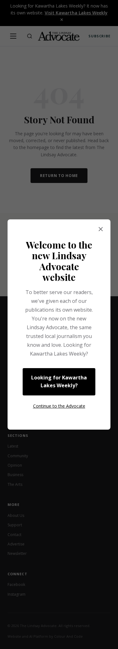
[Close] (100, 229)
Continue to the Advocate (59, 406)
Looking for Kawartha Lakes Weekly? (59, 381)
